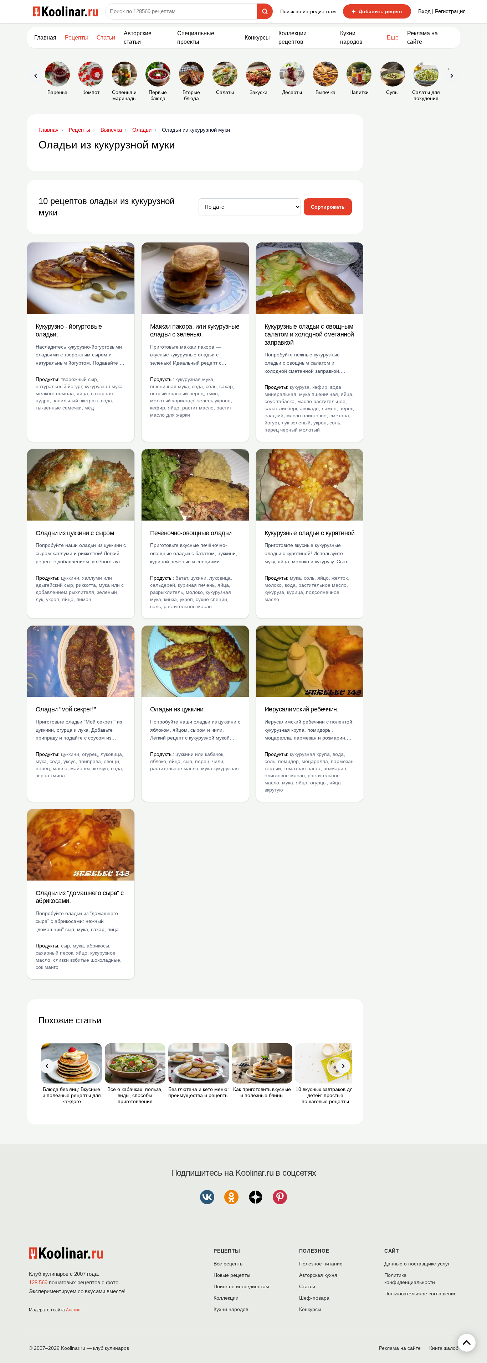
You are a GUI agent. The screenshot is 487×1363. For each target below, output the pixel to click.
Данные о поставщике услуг (417, 1264)
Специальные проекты (195, 37)
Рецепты (76, 38)
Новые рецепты (232, 1275)
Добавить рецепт (377, 11)
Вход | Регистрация (442, 11)
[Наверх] (467, 1343)
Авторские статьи (138, 37)
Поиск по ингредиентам (308, 11)
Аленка (73, 1309)
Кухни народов (351, 37)
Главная (45, 38)
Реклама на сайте (422, 37)
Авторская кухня (318, 1275)
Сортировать (328, 207)
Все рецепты (229, 1264)
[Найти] (265, 11)
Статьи (307, 1286)
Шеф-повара (314, 1298)
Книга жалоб (443, 1348)
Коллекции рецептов (292, 37)
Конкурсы (257, 38)
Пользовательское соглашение (420, 1293)
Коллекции (226, 1298)
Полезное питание (321, 1264)
